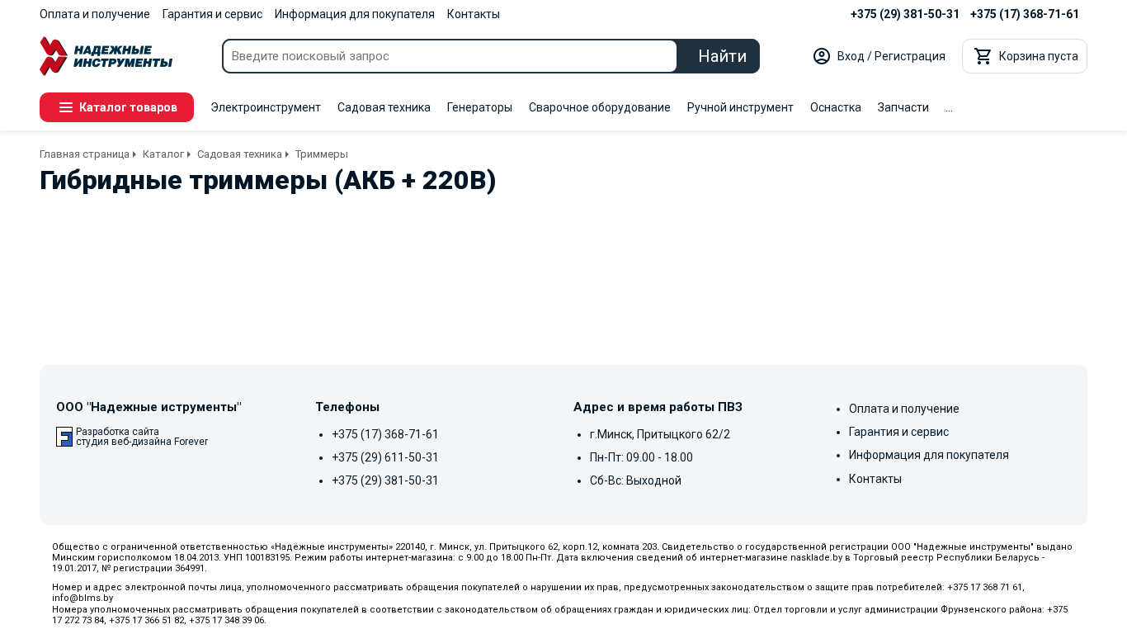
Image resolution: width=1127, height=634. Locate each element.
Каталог (163, 154)
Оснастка (835, 107)
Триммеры (321, 154)
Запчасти (903, 107)
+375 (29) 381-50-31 (905, 14)
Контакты (473, 14)
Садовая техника (384, 107)
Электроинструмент (265, 107)
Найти (722, 56)
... (949, 107)
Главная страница (85, 154)
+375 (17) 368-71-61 (1024, 14)
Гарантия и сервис (212, 14)
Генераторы (479, 107)
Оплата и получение (95, 14)
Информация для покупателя (355, 14)
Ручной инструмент (740, 107)
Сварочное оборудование (600, 107)
